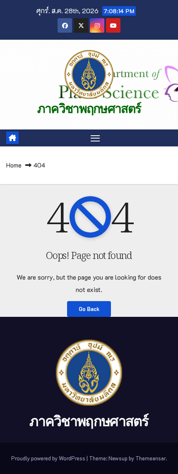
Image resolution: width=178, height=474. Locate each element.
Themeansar (150, 458)
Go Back (89, 309)
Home (14, 165)
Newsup (117, 458)
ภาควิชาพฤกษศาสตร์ (89, 108)
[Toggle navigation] (95, 138)
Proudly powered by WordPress (49, 458)
